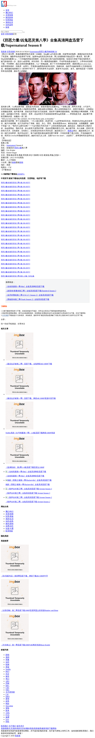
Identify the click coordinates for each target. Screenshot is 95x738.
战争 (7, 701)
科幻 (7, 671)
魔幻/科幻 (9, 511)
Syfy (7, 719)
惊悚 (52, 52)
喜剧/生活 (9, 519)
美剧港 (3, 52)
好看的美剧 (28, 728)
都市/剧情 (9, 524)
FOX (7, 715)
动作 (7, 662)
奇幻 (7, 679)
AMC (8, 713)
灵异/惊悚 (9, 34)
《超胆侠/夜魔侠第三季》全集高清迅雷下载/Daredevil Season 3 (31, 291)
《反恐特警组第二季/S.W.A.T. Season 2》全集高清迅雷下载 (30, 295)
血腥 (7, 717)
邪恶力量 (43, 52)
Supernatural (34, 52)
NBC (8, 690)
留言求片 (20, 726)
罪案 (7, 660)
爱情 (7, 699)
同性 (7, 722)
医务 (7, 711)
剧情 (21, 162)
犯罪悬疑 (9, 20)
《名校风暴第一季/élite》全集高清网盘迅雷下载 (25, 286)
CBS (7, 688)
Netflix (8, 669)
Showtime (9, 706)
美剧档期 (4, 728)
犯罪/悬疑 (9, 516)
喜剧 (7, 657)
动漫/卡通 (9, 529)
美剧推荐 (37, 728)
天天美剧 (5, 315)
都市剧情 (9, 17)
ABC (8, 681)
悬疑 (7, 667)
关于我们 (12, 726)
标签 (7, 27)
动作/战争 (9, 521)
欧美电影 (9, 531)
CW (55, 52)
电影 (7, 704)
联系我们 (4, 726)
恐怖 (48, 52)
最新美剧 (45, 728)
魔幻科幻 (9, 13)
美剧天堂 (20, 728)
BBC (7, 686)
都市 (7, 676)
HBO (8, 696)
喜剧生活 (9, 22)
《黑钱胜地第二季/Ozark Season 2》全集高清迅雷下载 (27, 299)
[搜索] (24, 32)
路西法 (70, 131)
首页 (7, 10)
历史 (7, 674)
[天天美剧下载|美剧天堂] (8, 6)
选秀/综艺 (9, 526)
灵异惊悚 (9, 15)
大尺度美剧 (10, 692)
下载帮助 (4, 306)
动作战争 (9, 25)
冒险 (7, 708)
